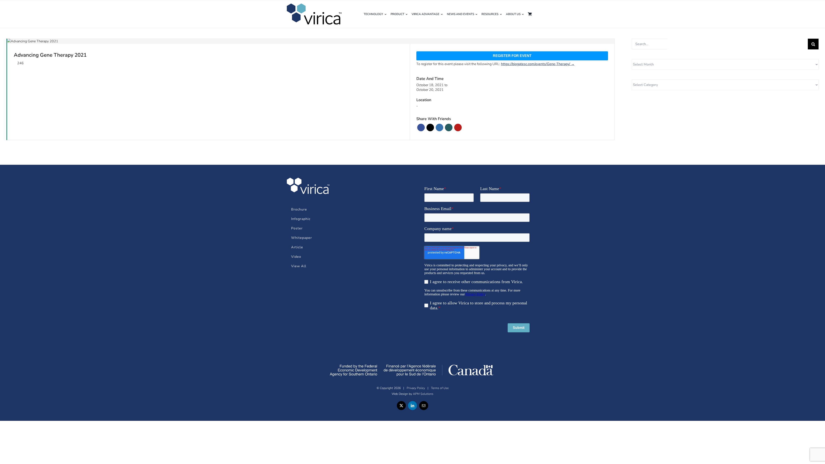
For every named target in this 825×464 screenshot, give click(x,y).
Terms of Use (440, 388)
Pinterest (458, 127)
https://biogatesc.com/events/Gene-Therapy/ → (537, 64)
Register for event (512, 56)
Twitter (430, 127)
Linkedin (439, 127)
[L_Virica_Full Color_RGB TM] (314, 5)
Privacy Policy (416, 388)
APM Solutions (423, 394)
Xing (448, 127)
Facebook (421, 127)
